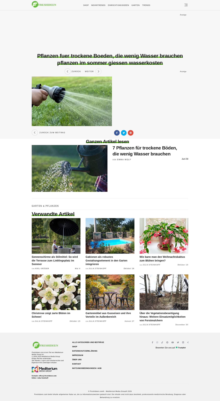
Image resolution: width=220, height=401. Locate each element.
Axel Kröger (42, 268)
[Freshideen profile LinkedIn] (183, 342)
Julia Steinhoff (97, 268)
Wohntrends (98, 5)
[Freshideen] (44, 5)
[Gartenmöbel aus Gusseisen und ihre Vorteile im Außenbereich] (110, 292)
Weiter (90, 71)
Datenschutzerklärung (85, 351)
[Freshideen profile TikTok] (162, 342)
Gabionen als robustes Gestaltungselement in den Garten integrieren (106, 260)
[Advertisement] (110, 32)
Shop (86, 5)
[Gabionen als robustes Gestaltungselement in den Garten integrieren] (110, 236)
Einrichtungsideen (118, 5)
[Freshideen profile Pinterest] (167, 342)
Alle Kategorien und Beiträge (88, 342)
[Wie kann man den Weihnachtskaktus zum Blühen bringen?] (164, 236)
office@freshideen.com (48, 376)
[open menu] (186, 5)
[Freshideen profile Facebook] (153, 342)
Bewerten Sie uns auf (165, 348)
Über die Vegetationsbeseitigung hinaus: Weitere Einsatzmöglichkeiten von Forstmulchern (162, 317)
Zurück (76, 71)
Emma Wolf (124, 159)
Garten (136, 5)
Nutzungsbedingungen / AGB (87, 368)
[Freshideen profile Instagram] (157, 342)
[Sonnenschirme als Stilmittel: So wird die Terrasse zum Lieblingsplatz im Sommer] (56, 236)
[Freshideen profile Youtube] (172, 342)
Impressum (77, 355)
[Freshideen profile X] (178, 342)
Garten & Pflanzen (45, 206)
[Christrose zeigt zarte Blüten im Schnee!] (56, 292)
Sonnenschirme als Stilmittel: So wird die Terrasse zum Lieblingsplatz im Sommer (55, 260)
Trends (146, 5)
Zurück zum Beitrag (51, 133)
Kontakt (76, 364)
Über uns (77, 360)
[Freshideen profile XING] (188, 342)
